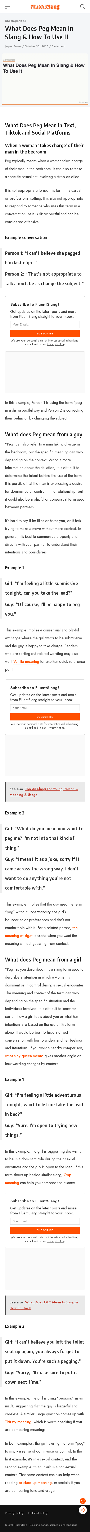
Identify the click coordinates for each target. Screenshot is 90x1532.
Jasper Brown (13, 46)
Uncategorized (15, 21)
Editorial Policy (38, 1513)
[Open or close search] (82, 6)
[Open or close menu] (8, 6)
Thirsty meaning (18, 1422)
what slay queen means (24, 1056)
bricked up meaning (35, 1482)
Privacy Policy (14, 1513)
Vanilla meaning (26, 661)
